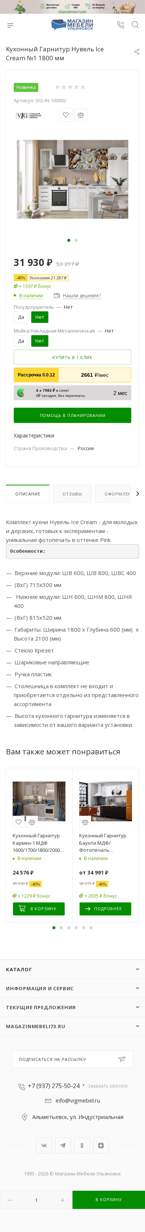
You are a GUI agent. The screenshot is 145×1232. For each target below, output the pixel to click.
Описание (27, 494)
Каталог (19, 969)
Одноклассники (82, 1146)
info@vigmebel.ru (78, 1100)
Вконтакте (44, 1146)
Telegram (63, 1146)
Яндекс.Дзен (101, 1146)
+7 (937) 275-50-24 (54, 1086)
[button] (68, 240)
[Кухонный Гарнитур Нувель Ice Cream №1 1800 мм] (72, 178)
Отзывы (72, 494)
